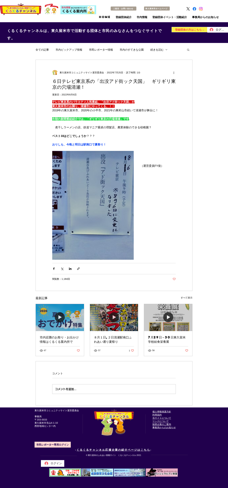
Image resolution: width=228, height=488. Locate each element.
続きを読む (157, 49)
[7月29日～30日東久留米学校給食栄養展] (168, 317)
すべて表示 (186, 297)
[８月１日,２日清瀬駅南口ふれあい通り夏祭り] (114, 317)
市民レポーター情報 (101, 49)
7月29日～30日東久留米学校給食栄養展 (167, 339)
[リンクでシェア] (78, 268)
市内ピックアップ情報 (69, 49)
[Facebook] (194, 9)
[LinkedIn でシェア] (70, 268)
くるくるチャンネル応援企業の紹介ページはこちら (113, 449)
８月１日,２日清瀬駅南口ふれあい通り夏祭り (113, 339)
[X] (188, 9)
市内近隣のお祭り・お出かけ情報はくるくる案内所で (59, 339)
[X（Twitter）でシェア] (62, 268)
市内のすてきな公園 (132, 49)
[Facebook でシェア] (53, 268)
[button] (188, 49)
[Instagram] (200, 9)
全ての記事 (42, 49)
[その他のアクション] (174, 73)
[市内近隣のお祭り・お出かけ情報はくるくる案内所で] (60, 317)
